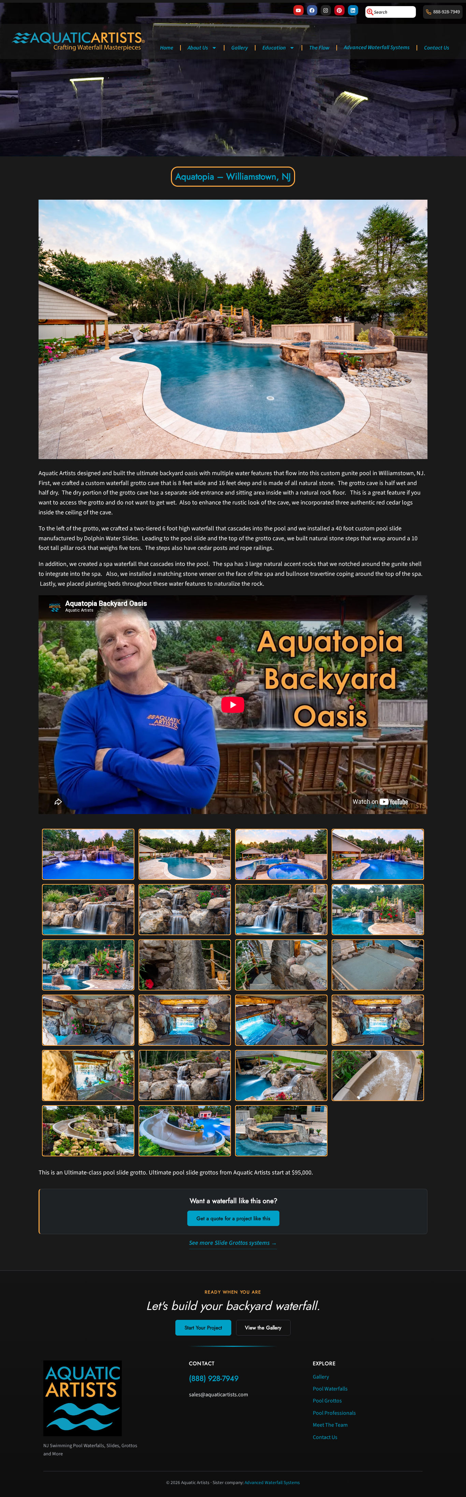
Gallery (239, 48)
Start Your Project (203, 1327)
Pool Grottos (327, 1401)
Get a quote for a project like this (233, 1218)
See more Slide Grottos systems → (233, 1243)
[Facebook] (312, 10)
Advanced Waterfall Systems (377, 47)
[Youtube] (298, 10)
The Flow (319, 48)
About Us (198, 48)
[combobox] (390, 12)
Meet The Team (330, 1425)
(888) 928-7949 (213, 1378)
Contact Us (436, 48)
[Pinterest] (339, 10)
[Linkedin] (353, 10)
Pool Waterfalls (330, 1389)
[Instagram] (326, 10)
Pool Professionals (334, 1413)
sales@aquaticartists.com (218, 1394)
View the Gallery (263, 1327)
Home (166, 48)
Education (274, 48)
